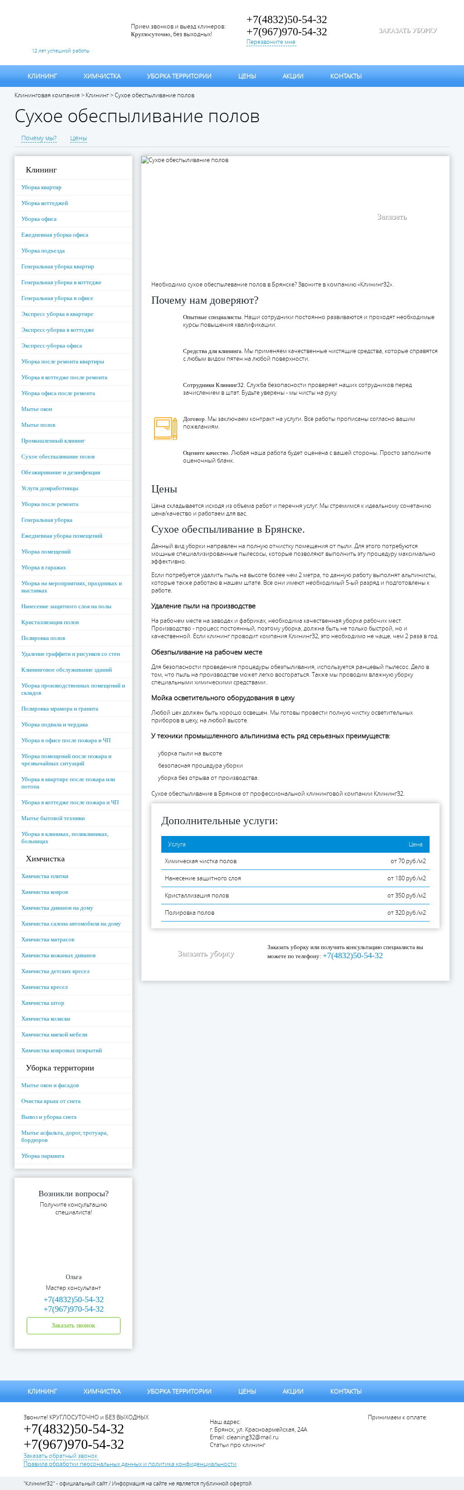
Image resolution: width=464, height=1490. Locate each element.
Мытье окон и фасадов (50, 1085)
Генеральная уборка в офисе (57, 298)
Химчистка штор (42, 1002)
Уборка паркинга (42, 1155)
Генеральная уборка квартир (57, 266)
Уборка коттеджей (44, 203)
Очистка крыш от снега (51, 1101)
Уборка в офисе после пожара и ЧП (66, 740)
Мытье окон (36, 409)
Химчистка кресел (44, 987)
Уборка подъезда (43, 250)
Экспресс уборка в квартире (57, 313)
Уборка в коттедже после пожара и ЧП (70, 802)
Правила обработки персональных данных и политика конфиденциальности (130, 1464)
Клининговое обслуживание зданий (66, 669)
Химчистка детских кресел (55, 971)
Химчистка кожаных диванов (58, 955)
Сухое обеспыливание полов (58, 456)
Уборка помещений (46, 551)
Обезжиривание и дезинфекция (60, 472)
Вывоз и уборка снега (49, 1116)
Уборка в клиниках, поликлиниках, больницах (65, 838)
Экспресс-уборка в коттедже (57, 329)
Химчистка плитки (44, 876)
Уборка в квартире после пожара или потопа (68, 783)
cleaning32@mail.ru (253, 1437)
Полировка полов (43, 638)
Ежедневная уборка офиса (54, 234)
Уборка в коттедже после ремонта (64, 377)
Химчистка (102, 76)
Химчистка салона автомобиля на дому (71, 923)
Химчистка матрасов (47, 939)
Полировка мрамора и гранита (59, 708)
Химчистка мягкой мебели (54, 1034)
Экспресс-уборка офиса (51, 345)
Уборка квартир (41, 187)
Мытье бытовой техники (53, 818)
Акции (293, 76)
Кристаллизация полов (50, 622)
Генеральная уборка (46, 519)
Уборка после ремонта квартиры (62, 361)
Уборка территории (179, 76)
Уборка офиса (39, 218)
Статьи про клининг (237, 1445)
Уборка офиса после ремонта (58, 393)
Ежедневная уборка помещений (61, 535)
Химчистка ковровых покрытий (61, 1050)
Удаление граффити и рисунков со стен (70, 653)
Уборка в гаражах (43, 567)
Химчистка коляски (45, 1018)
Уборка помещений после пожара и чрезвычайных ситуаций (66, 760)
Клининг (42, 76)
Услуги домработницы (49, 488)
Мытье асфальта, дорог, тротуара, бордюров (64, 1136)
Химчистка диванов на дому (57, 907)
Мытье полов (38, 424)
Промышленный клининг (53, 440)
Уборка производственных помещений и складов (73, 689)
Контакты (346, 76)
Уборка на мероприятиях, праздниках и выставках (71, 587)
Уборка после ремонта (49, 504)
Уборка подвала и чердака (54, 724)
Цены (247, 76)
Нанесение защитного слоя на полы (66, 606)
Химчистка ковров (44, 891)
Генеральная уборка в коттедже (61, 282)
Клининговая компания (47, 95)
